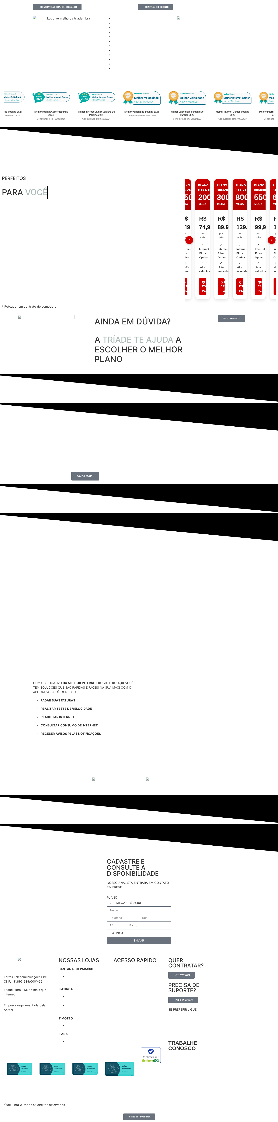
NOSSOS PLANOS (122, 995)
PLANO (112, 897)
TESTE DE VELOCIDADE (125, 969)
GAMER (116, 28)
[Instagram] (181, 6)
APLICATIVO (119, 37)
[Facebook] (178, 6)
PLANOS (117, 19)
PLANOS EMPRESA (122, 23)
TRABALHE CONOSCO (182, 1045)
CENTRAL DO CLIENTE (125, 988)
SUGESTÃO (118, 41)
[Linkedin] (184, 6)
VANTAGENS (119, 32)
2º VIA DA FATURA (122, 980)
